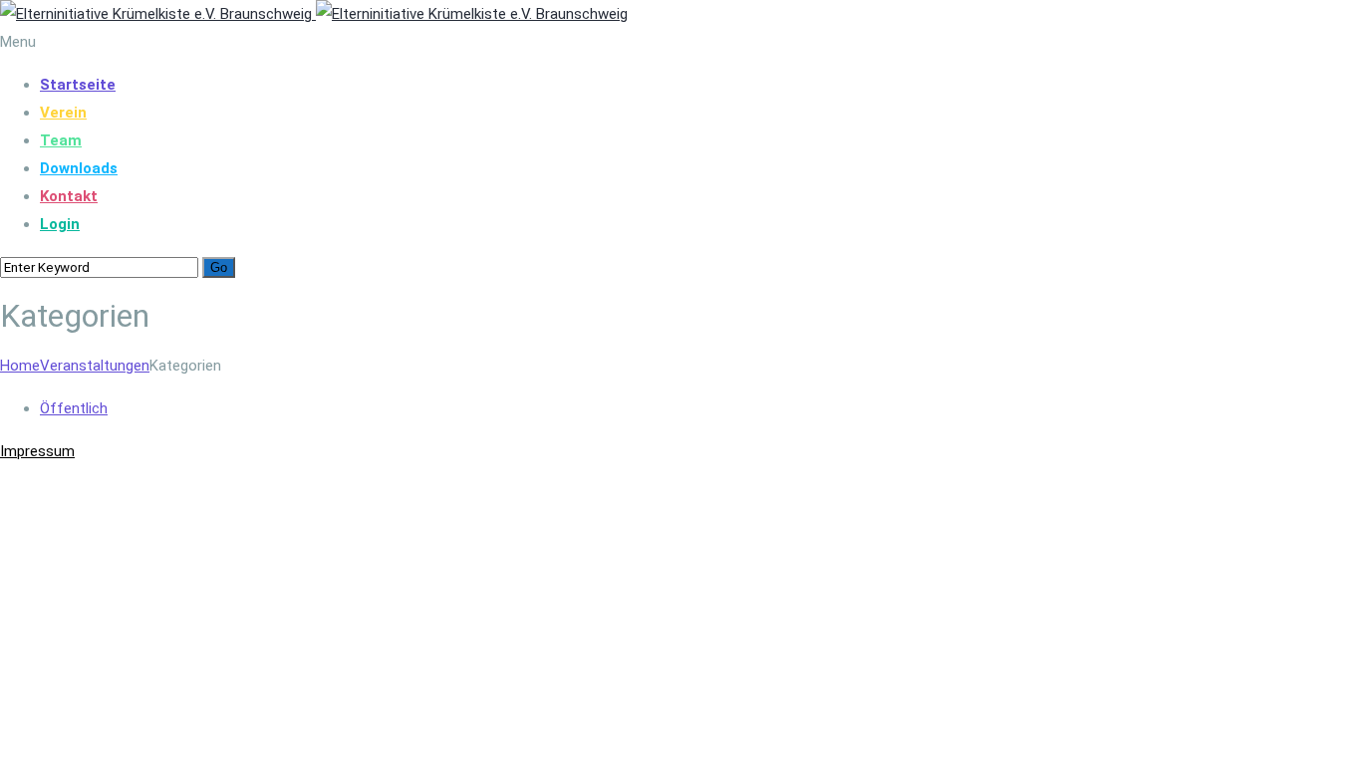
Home (20, 366)
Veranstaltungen (94, 366)
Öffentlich (74, 408)
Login (60, 224)
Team (61, 140)
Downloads (79, 168)
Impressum (37, 451)
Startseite (78, 85)
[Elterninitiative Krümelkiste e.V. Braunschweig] (314, 14)
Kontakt (69, 196)
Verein (63, 113)
